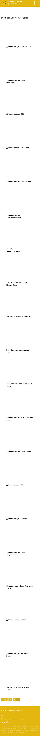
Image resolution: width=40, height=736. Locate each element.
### (36, 2)
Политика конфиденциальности (12, 719)
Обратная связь (6, 716)
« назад (5, 700)
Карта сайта (5, 722)
